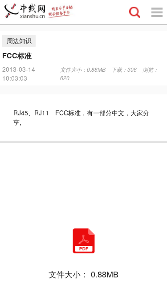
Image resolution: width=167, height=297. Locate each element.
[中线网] (42, 12)
